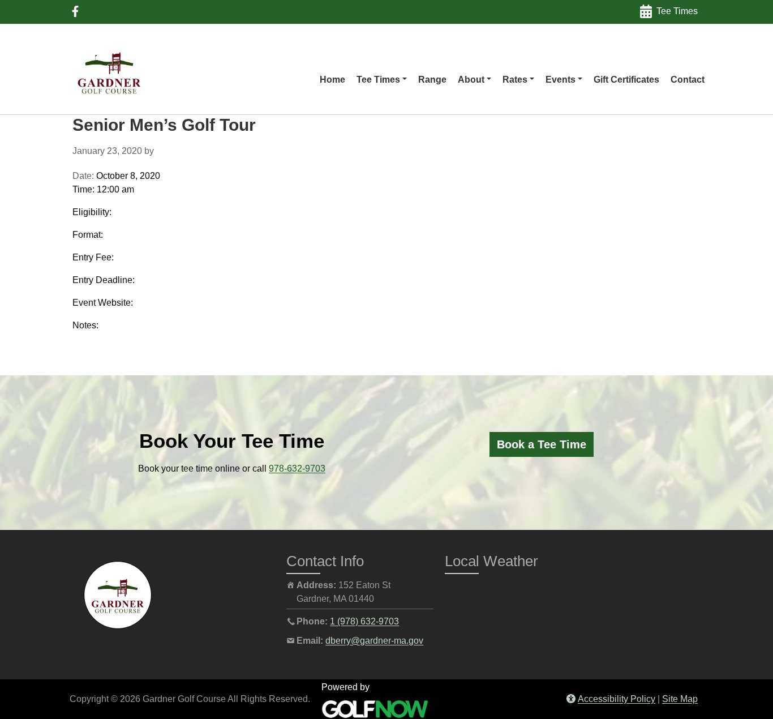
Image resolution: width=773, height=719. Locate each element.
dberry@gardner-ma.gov (374, 640)
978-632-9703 (297, 468)
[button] (381, 79)
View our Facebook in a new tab (75, 11)
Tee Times (677, 11)
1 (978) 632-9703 (364, 621)
